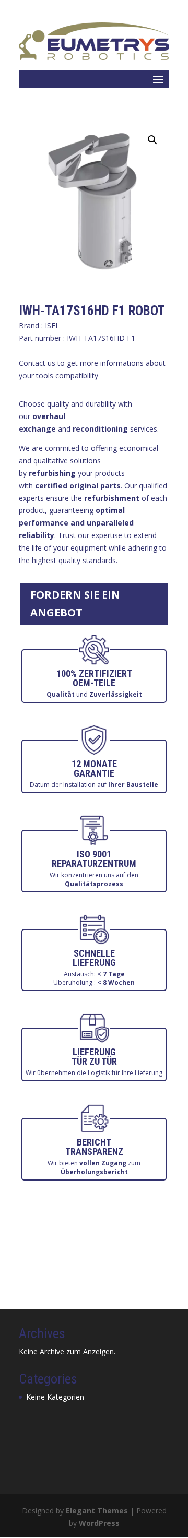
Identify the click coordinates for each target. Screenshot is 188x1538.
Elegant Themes (97, 1511)
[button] (152, 139)
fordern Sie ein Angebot (75, 603)
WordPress (99, 1523)
